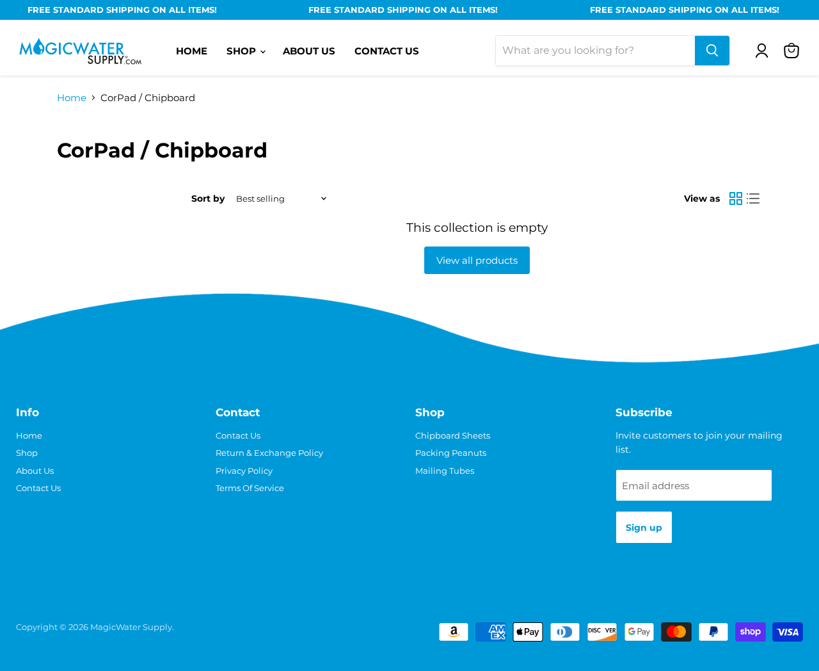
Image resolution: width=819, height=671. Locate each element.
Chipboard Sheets (452, 435)
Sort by (208, 198)
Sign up (644, 527)
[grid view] (736, 199)
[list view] (754, 199)
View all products (477, 260)
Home (191, 51)
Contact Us (386, 51)
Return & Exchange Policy (269, 453)
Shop (242, 51)
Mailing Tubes (444, 470)
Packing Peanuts (450, 453)
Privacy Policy (244, 470)
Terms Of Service (250, 488)
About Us (309, 51)
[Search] (712, 50)
